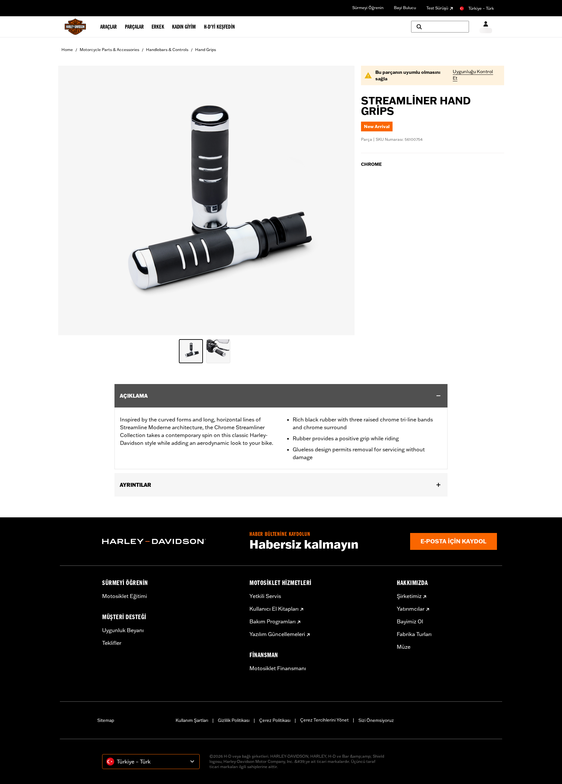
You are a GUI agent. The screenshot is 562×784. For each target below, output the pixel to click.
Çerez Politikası (274, 720)
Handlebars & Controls (167, 49)
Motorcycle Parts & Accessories (109, 49)
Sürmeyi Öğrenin (367, 7)
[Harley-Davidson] (171, 541)
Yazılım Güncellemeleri (277, 634)
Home (67, 49)
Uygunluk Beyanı (123, 630)
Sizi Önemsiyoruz (376, 720)
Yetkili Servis (265, 596)
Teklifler (111, 643)
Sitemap (105, 720)
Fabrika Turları (414, 634)
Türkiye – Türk (481, 8)
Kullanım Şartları (192, 720)
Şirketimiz (409, 596)
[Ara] (440, 27)
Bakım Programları (272, 621)
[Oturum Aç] (485, 26)
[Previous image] (71, 200)
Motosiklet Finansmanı (277, 668)
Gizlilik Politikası (233, 720)
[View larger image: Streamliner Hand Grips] (206, 199)
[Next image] (341, 200)
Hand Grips (205, 49)
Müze (403, 647)
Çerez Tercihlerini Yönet (324, 720)
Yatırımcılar (410, 608)
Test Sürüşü (437, 8)
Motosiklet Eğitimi (124, 596)
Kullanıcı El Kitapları (274, 608)
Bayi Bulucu (405, 7)
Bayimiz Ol (410, 621)
